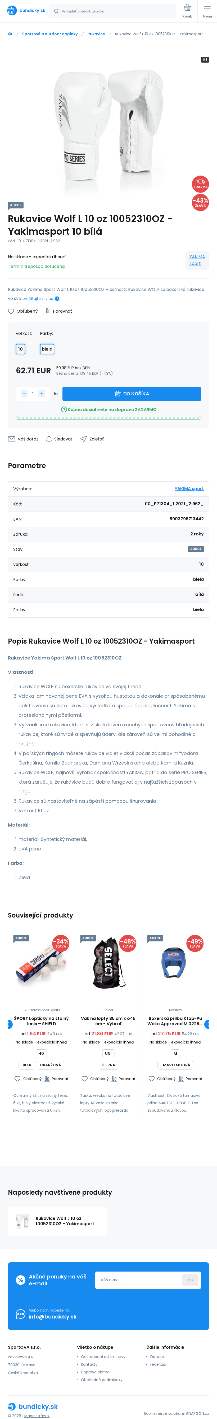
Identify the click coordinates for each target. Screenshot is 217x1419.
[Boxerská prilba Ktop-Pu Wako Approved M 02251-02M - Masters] (175, 963)
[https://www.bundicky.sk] (10, 34)
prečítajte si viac (37, 298)
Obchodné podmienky (102, 1379)
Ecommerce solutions (164, 1413)
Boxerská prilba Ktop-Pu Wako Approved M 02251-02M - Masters (175, 1021)
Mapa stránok (36, 1415)
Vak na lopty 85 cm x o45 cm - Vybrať (108, 1021)
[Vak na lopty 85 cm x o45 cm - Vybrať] (108, 963)
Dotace (157, 1356)
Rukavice (96, 34)
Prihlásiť (190, 1280)
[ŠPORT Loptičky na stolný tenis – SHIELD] (41, 963)
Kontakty (89, 1364)
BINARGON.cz (197, 1413)
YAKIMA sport (197, 260)
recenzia (158, 1364)
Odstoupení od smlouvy (103, 1356)
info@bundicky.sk (52, 1316)
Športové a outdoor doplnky (50, 34)
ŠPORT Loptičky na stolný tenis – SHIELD (41, 1021)
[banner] (24, 10)
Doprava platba (95, 1372)
